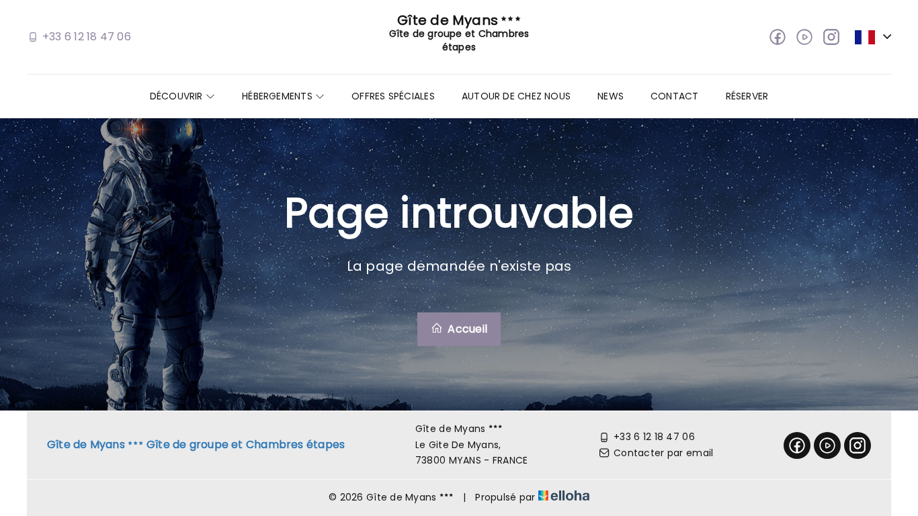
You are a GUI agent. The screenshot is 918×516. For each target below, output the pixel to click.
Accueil (466, 329)
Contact (675, 96)
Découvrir (178, 96)
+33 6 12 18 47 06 (654, 436)
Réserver (747, 96)
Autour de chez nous (516, 96)
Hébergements (278, 96)
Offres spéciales (393, 96)
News (610, 96)
